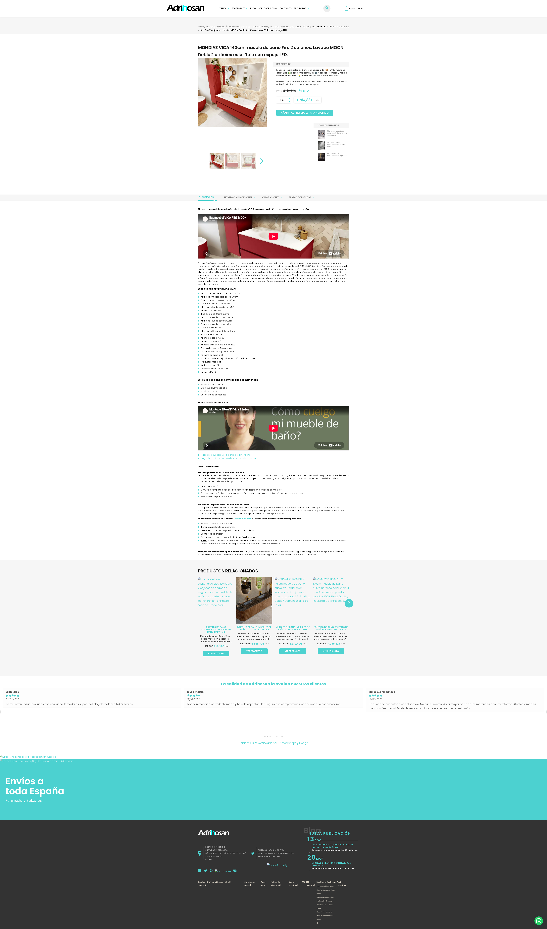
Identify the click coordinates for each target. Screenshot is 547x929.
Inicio (201, 26)
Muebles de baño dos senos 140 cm (290, 26)
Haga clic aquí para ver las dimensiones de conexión (228, 458)
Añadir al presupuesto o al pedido (305, 112)
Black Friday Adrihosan (326, 882)
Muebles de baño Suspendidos (213, 628)
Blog (253, 8)
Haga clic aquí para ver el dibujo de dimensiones (226, 454)
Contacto (286, 8)
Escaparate (238, 8)
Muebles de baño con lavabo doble (247, 26)
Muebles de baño (215, 26)
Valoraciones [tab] (270, 197)
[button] (538, 920)
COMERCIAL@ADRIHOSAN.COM (279, 853)
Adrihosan (219, 882)
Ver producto (216, 653)
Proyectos (300, 8)
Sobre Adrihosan (267, 8)
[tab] (206, 197)
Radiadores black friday (325, 886)
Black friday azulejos (324, 912)
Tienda (222, 8)
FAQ (304, 882)
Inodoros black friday (324, 901)
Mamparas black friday (325, 897)
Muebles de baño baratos (219, 631)
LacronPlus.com (242, 518)
